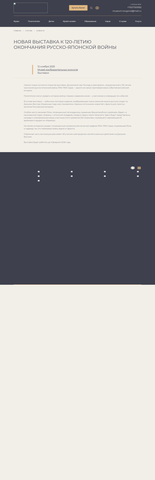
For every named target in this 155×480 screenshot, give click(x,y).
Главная (17, 31)
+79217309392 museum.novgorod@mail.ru (127, 9)
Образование (90, 21)
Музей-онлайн (69, 21)
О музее (123, 21)
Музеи (16, 21)
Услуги (138, 21)
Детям (51, 21)
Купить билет (78, 8)
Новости (40, 31)
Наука (108, 21)
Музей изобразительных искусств (58, 69)
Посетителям (34, 21)
